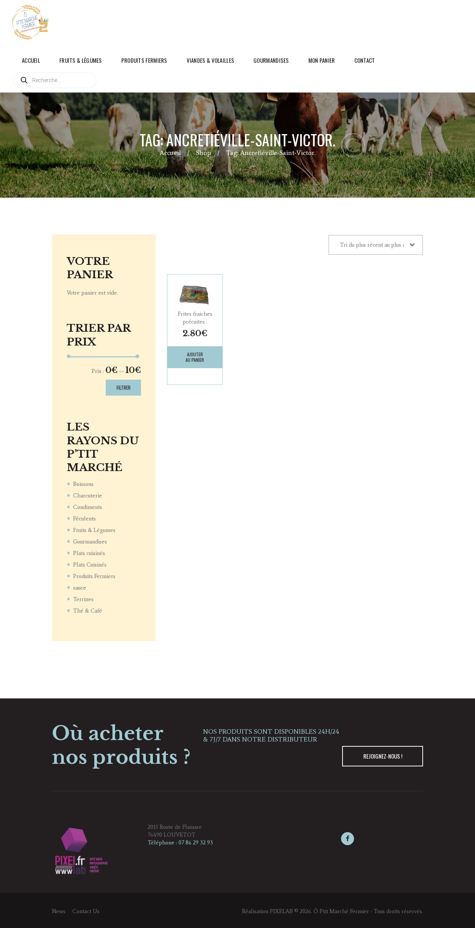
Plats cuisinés (89, 553)
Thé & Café (87, 610)
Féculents (84, 518)
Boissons (83, 484)
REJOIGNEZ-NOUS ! (382, 756)
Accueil (170, 153)
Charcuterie (87, 495)
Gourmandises (90, 541)
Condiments (87, 507)
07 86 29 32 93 (195, 842)
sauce (79, 587)
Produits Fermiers (94, 576)
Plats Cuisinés (90, 564)
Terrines (83, 599)
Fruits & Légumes (94, 530)
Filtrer (124, 387)
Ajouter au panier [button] (195, 357)
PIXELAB (281, 911)
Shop (203, 153)
